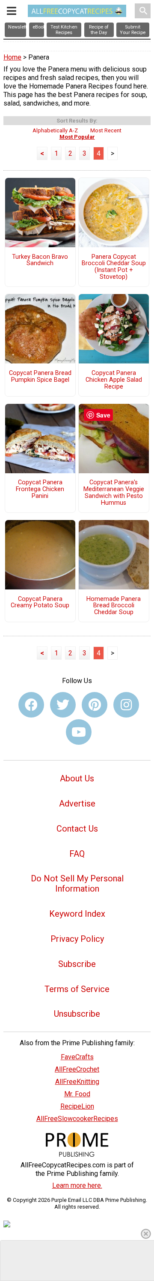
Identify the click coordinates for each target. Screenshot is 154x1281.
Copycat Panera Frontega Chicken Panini (40, 489)
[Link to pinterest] (94, 705)
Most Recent (105, 130)
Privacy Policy (77, 939)
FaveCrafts (77, 1057)
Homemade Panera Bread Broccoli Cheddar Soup (113, 606)
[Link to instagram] (126, 705)
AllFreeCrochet (77, 1069)
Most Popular (77, 137)
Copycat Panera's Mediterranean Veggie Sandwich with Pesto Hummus (113, 492)
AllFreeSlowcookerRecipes (77, 1119)
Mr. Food (77, 1094)
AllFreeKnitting (77, 1082)
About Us (77, 778)
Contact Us (77, 829)
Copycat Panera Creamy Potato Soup (40, 602)
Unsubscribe (77, 1014)
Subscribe (77, 964)
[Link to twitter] (63, 705)
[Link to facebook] (31, 705)
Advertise (77, 803)
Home (12, 57)
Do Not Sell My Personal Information (77, 883)
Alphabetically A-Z (55, 130)
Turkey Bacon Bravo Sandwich (40, 260)
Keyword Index (77, 914)
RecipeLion (77, 1106)
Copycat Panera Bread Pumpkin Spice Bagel (40, 376)
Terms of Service (77, 989)
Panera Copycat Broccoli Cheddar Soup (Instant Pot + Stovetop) (114, 267)
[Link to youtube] (79, 732)
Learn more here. (77, 1185)
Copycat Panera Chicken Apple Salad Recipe (114, 380)
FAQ (77, 854)
